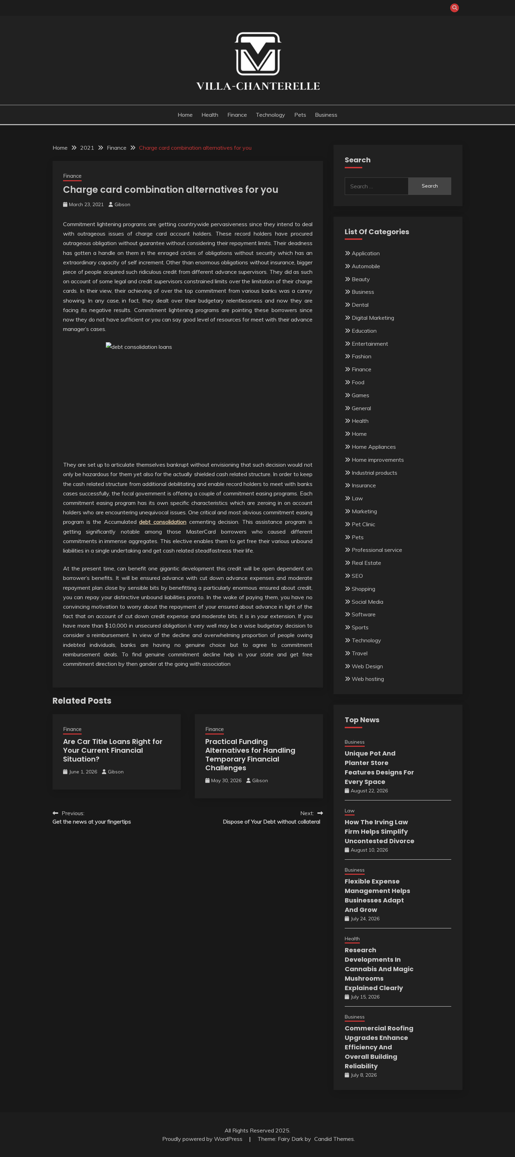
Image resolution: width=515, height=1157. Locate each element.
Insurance (364, 485)
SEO (357, 575)
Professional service (377, 549)
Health (209, 114)
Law (357, 498)
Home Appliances (374, 446)
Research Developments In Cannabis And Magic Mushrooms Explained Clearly (379, 969)
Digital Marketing (373, 317)
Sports (360, 627)
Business (326, 114)
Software (364, 614)
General (361, 408)
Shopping (363, 588)
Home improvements (378, 459)
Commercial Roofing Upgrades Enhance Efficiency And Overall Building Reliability (379, 1047)
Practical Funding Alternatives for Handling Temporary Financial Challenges (250, 755)
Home (185, 114)
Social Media (367, 601)
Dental (360, 304)
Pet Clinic (363, 524)
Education (364, 330)
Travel (360, 653)
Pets (300, 114)
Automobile (366, 266)
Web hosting (368, 678)
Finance (237, 114)
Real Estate (366, 562)
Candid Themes (334, 1138)
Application (366, 253)
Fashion (361, 356)
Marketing (364, 511)
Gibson (122, 204)
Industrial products (374, 472)
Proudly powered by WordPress (203, 1138)
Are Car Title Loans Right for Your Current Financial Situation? (113, 750)
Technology (270, 114)
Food (358, 382)
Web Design (367, 666)
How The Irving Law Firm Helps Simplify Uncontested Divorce (379, 831)
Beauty (361, 279)
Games (360, 395)
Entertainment (370, 343)
